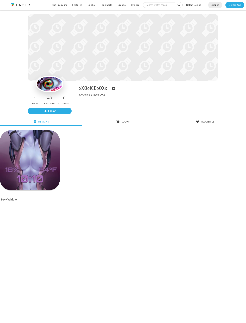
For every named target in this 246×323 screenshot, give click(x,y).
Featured (77, 5)
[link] (20, 5)
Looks (91, 5)
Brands (122, 5)
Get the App (235, 5)
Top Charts (106, 5)
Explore (135, 5)
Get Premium (59, 5)
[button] (234, 5)
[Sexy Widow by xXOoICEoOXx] (30, 160)
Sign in (215, 5)
